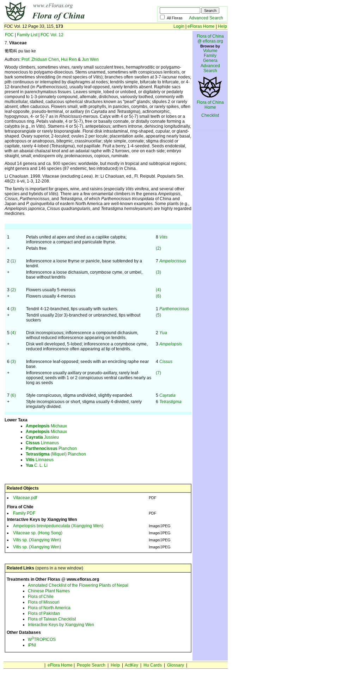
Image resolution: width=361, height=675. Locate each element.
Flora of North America (49, 607)
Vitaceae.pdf (25, 497)
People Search (91, 665)
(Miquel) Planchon (56, 454)
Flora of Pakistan (44, 613)
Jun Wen (90, 59)
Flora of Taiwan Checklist (52, 619)
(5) (158, 315)
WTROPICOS (42, 639)
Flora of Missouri (44, 602)
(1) (13, 261)
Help (222, 26)
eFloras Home (201, 26)
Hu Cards (152, 665)
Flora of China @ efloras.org (210, 39)
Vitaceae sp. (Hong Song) (37, 532)
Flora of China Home (210, 105)
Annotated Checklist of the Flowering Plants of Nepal (78, 585)
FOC (9, 34)
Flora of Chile (41, 596)
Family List (27, 34)
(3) (158, 272)
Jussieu (42, 437)
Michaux (46, 426)
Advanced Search (206, 17)
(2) (158, 248)
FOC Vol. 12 (52, 34)
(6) (158, 296)
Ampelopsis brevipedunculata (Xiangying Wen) (58, 525)
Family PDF (24, 513)
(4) (158, 289)
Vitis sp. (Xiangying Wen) (37, 539)
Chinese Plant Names (49, 590)
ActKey (131, 665)
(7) (158, 372)
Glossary (175, 665)
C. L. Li (37, 465)
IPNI (32, 645)
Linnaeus (42, 442)
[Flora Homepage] (70, 20)
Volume (210, 50)
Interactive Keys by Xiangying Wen (61, 624)
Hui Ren (69, 59)
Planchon (51, 448)
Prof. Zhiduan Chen (40, 59)
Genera (210, 60)
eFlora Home (60, 665)
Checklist (210, 115)
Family (210, 55)
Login (178, 26)
